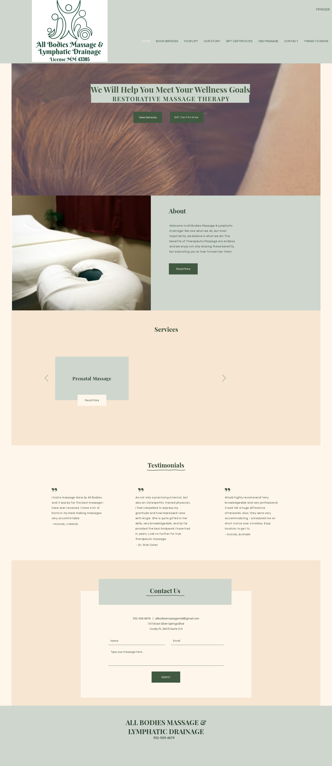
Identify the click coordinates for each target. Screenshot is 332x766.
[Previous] (46, 378)
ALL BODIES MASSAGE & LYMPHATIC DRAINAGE (166, 727)
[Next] (224, 378)
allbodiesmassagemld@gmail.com (177, 618)
